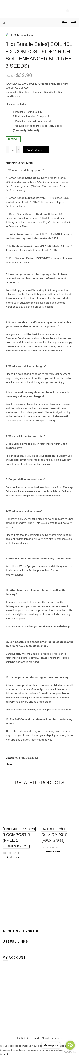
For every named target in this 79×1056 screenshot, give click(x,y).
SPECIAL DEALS (28, 757)
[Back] (5, 22)
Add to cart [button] (14, 857)
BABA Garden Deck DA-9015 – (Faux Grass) (56, 835)
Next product (73, 22)
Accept (4, 1054)
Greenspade (33, 1038)
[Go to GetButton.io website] (70, 1052)
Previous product (64, 22)
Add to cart (36, 149)
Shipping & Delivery (19, 163)
